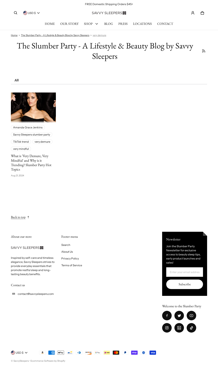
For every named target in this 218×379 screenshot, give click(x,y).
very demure (99, 35)
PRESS (123, 24)
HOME (50, 24)
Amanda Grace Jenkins (28, 127)
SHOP (88, 24)
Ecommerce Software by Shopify (47, 360)
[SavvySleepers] (109, 13)
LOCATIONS (142, 24)
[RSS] (203, 51)
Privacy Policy (70, 258)
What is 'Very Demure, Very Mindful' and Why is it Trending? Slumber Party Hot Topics (31, 163)
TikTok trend (21, 141)
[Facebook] (167, 315)
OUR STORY (69, 24)
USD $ (32, 13)
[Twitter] (179, 315)
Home (14, 35)
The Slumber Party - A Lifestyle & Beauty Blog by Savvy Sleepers (55, 35)
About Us (67, 251)
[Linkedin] (179, 328)
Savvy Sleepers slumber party (31, 134)
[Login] (193, 13)
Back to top (18, 217)
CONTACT (165, 24)
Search (65, 245)
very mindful (21, 148)
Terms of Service (71, 265)
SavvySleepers (21, 360)
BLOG (108, 24)
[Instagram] (167, 328)
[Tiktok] (191, 328)
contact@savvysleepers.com (36, 294)
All (16, 80)
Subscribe (185, 284)
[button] (15, 13)
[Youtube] (191, 315)
